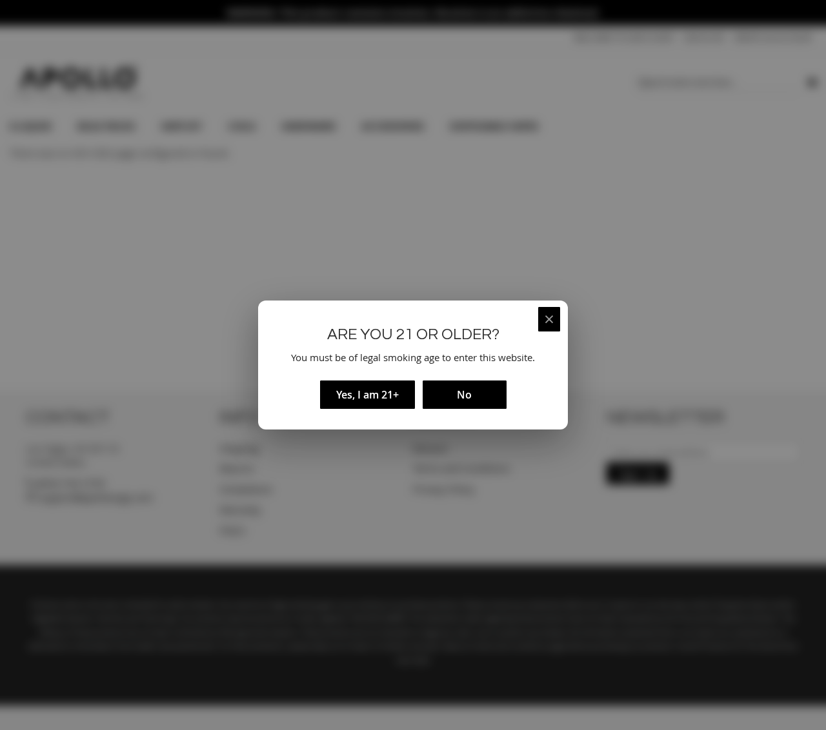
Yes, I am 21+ (367, 395)
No (464, 395)
